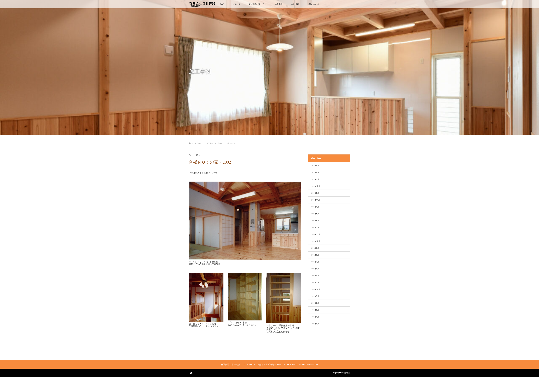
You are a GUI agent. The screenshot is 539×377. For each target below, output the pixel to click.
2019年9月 (315, 179)
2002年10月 (315, 241)
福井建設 (346, 373)
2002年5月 (315, 255)
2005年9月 (315, 207)
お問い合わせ (313, 4)
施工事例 (279, 4)
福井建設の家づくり (257, 4)
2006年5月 (315, 193)
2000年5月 (315, 296)
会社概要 (295, 4)
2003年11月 (315, 234)
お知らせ (236, 4)
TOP (222, 4)
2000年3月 (315, 303)
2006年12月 (315, 186)
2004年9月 (315, 220)
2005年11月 (315, 200)
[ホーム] (190, 140)
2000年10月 (315, 289)
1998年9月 (315, 317)
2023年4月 (315, 165)
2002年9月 (315, 248)
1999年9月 (315, 310)
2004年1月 (315, 227)
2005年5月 (315, 213)
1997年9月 (315, 323)
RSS (191, 372)
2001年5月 (315, 282)
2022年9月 (315, 172)
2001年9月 (315, 268)
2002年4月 (315, 262)
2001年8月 (315, 275)
